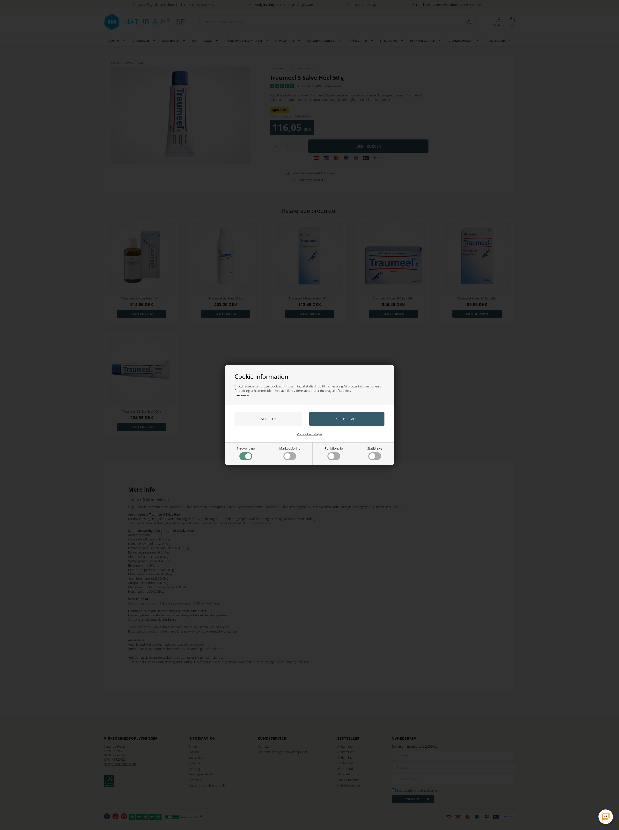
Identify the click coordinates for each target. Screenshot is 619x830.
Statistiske (374, 448)
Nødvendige (246, 448)
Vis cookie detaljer (309, 434)
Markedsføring (289, 448)
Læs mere (242, 395)
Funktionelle (334, 448)
